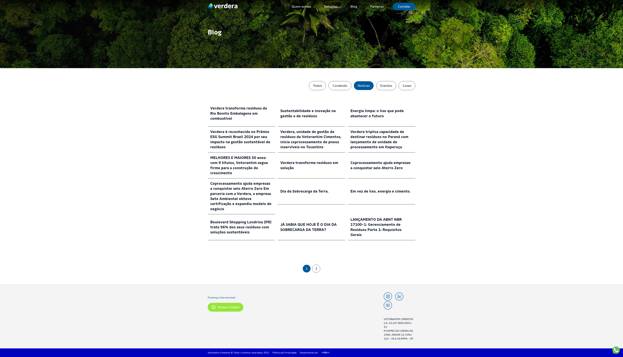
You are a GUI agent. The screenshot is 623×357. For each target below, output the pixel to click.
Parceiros (377, 6)
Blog (353, 6)
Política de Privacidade (285, 352)
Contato (404, 6)
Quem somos (301, 6)
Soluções (330, 6)
